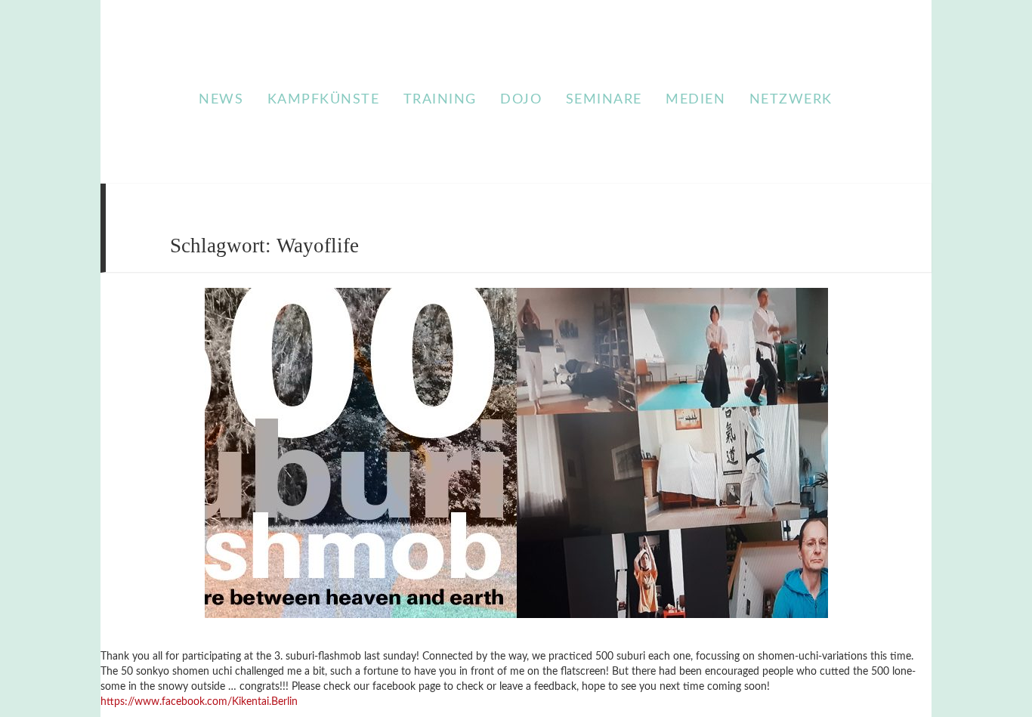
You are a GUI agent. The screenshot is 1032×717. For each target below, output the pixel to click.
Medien (695, 100)
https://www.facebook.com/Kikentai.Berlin (199, 702)
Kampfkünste (323, 100)
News (221, 100)
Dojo (521, 100)
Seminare (604, 100)
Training (440, 100)
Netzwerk (791, 100)
